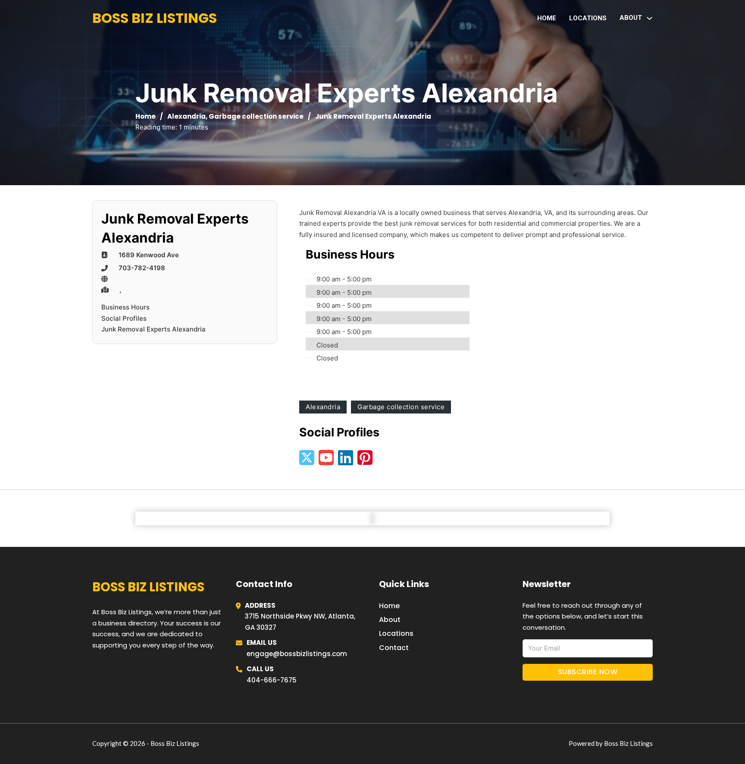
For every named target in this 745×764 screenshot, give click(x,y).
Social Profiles (124, 318)
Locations (588, 18)
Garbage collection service (256, 116)
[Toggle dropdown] (649, 18)
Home (546, 18)
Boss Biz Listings (154, 18)
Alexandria (186, 116)
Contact (394, 648)
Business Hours (125, 307)
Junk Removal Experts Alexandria (153, 329)
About (390, 620)
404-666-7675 (272, 680)
